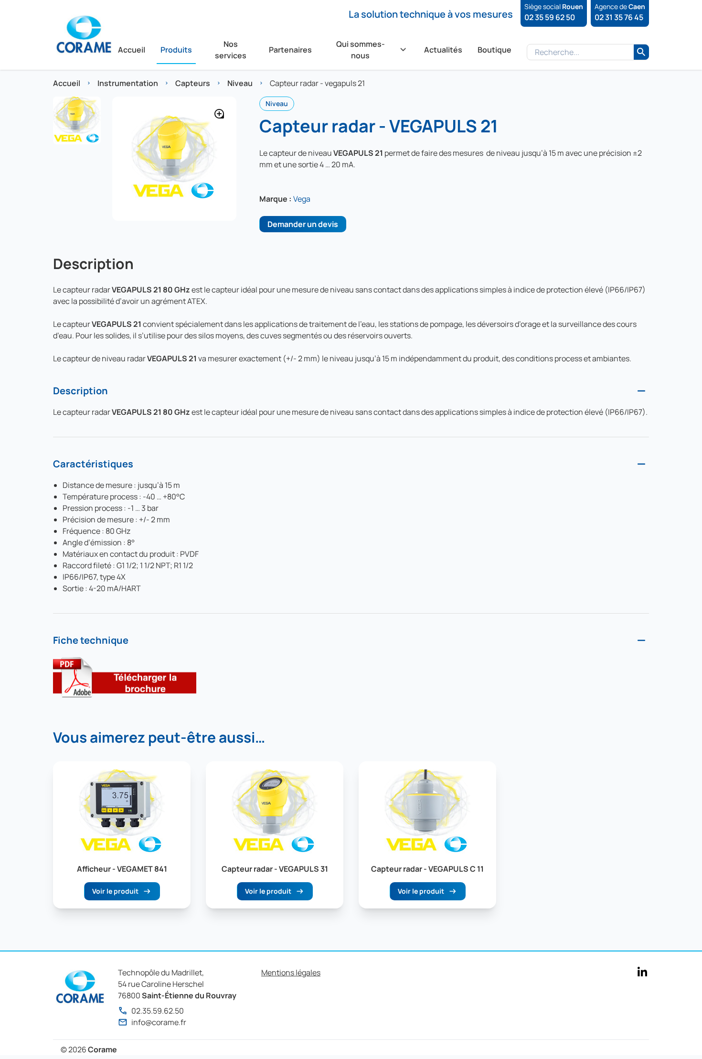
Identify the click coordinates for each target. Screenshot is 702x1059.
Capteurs (192, 83)
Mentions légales (290, 972)
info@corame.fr (158, 1022)
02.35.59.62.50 (157, 1010)
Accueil (66, 83)
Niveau (240, 83)
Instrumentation (127, 83)
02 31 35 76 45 (619, 17)
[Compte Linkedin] (642, 971)
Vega (301, 199)
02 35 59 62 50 (549, 17)
